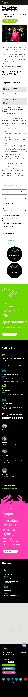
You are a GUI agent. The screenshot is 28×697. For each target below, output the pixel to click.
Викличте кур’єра (10, 551)
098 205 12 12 (15, 2)
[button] (20, 625)
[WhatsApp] (20, 679)
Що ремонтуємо (5, 659)
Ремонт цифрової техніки (8, 657)
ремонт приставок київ (10, 218)
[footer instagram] (8, 679)
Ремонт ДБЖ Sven (9, 226)
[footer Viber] (3, 679)
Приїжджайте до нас (9, 240)
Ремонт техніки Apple (7, 652)
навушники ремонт (9, 220)
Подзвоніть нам (8, 243)
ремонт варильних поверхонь (12, 223)
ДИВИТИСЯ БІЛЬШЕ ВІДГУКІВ (9, 488)
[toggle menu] (25, 2)
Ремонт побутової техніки (8, 654)
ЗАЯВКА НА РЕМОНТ (10, 20)
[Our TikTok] (25, 679)
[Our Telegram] (16, 679)
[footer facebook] (12, 679)
